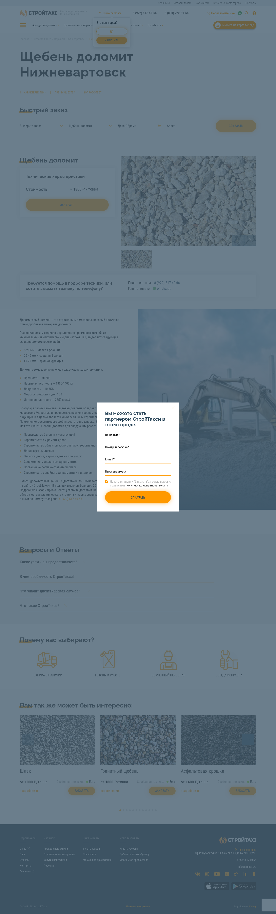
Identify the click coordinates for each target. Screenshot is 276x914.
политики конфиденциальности (147, 485)
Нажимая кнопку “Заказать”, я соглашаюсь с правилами (140, 483)
